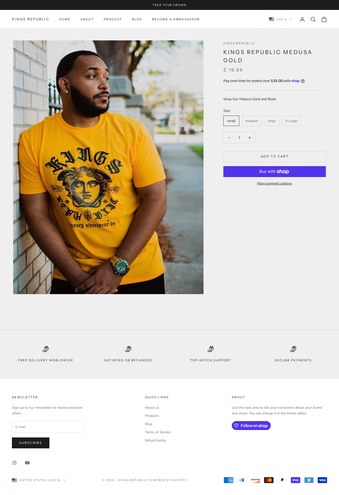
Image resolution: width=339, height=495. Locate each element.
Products (152, 415)
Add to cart (275, 156)
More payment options (274, 183)
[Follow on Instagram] (14, 462)
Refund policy (155, 440)
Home (64, 19)
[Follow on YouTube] (27, 462)
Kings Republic (239, 43)
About (87, 19)
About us (152, 407)
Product (113, 19)
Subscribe (30, 443)
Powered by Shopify (168, 480)
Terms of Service (157, 432)
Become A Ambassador (176, 19)
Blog (137, 19)
